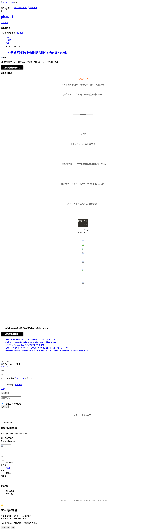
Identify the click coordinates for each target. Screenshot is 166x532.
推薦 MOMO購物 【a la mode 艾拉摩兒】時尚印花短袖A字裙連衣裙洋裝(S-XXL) (37, 348)
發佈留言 (5, 407)
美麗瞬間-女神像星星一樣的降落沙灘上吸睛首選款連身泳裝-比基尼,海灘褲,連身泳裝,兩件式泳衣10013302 (47, 350)
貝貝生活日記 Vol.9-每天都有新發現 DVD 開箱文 (24, 345)
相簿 (7, 37)
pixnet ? (7, 17)
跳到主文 (4, 23)
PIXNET (66, 501)
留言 (22, 378)
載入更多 (5, 393)
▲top (3, 389)
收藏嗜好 (18, 385)
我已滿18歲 (5, 527)
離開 (13, 527)
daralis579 (4, 366)
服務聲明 (104, 501)
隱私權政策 (95, 501)
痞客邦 (17, 378)
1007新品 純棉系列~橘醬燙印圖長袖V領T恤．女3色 (36, 52)
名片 (7, 43)
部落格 (8, 40)
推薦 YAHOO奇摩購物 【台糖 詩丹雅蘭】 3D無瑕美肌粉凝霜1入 (31, 340)
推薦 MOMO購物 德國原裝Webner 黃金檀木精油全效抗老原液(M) (31, 342)
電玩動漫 (19, 33)
